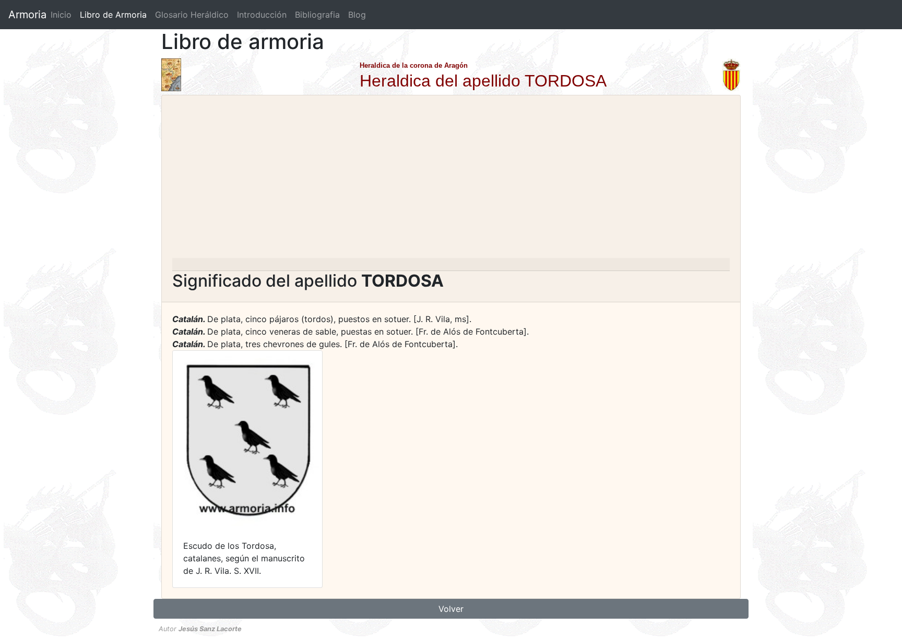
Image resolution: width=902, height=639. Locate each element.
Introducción (262, 14)
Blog (357, 14)
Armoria (27, 14)
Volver (451, 609)
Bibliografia (317, 14)
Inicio (61, 14)
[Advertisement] (451, 180)
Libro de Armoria (115, 14)
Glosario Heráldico (192, 14)
